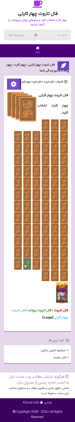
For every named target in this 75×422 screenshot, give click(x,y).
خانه (37, 52)
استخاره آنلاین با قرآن (53, 350)
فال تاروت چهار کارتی (30, 82)
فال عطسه (59, 357)
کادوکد (59, 82)
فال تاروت (48, 82)
